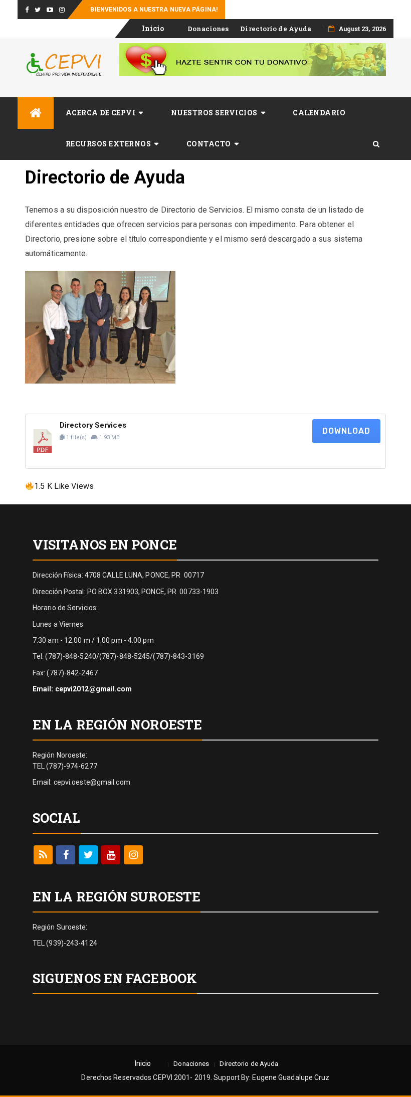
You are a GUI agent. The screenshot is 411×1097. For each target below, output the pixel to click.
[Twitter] (88, 854)
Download (346, 431)
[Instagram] (133, 854)
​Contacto (208, 143)
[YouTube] (110, 854)
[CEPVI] (36, 113)
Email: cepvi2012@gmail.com (82, 689)
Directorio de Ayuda (275, 28)
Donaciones (208, 28)
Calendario (319, 112)
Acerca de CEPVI (101, 112)
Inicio (153, 28)
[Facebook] (65, 854)
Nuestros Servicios (214, 112)
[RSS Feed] (43, 854)
